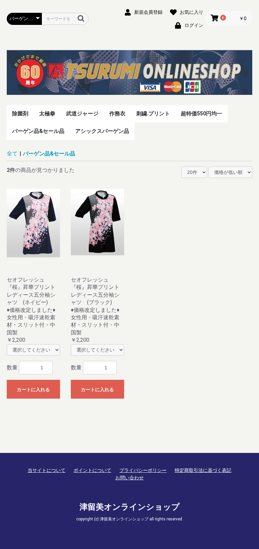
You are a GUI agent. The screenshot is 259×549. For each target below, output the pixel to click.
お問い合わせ (129, 477)
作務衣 (117, 113)
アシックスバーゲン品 (102, 131)
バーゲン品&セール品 (38, 131)
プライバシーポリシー (143, 470)
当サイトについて (46, 470)
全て (12, 153)
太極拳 (47, 113)
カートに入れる (33, 389)
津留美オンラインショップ (130, 507)
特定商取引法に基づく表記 (203, 470)
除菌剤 (20, 113)
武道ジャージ (82, 113)
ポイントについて (92, 470)
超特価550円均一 (201, 113)
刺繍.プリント (153, 113)
